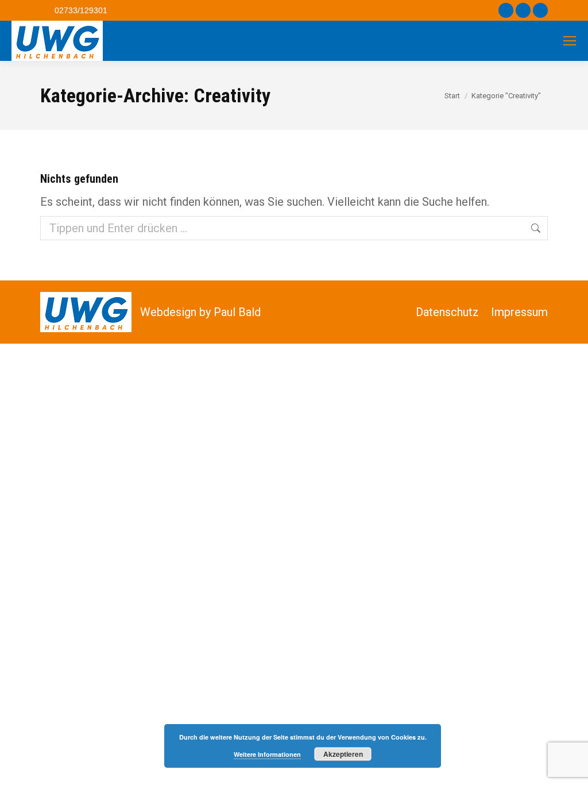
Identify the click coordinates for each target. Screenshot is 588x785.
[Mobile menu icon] (570, 41)
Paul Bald (237, 312)
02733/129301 (81, 10)
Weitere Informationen (267, 754)
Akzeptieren (343, 754)
